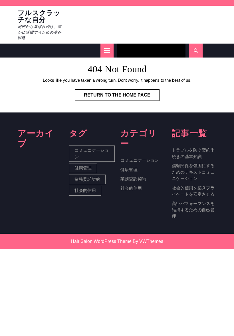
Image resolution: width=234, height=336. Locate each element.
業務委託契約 (87, 179)
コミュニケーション (91, 153)
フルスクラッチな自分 (39, 16)
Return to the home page (122, 96)
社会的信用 (85, 190)
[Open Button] (107, 51)
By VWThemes (148, 241)
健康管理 (83, 167)
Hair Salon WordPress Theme (101, 241)
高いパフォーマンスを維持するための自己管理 (193, 210)
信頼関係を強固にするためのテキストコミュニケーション (193, 172)
